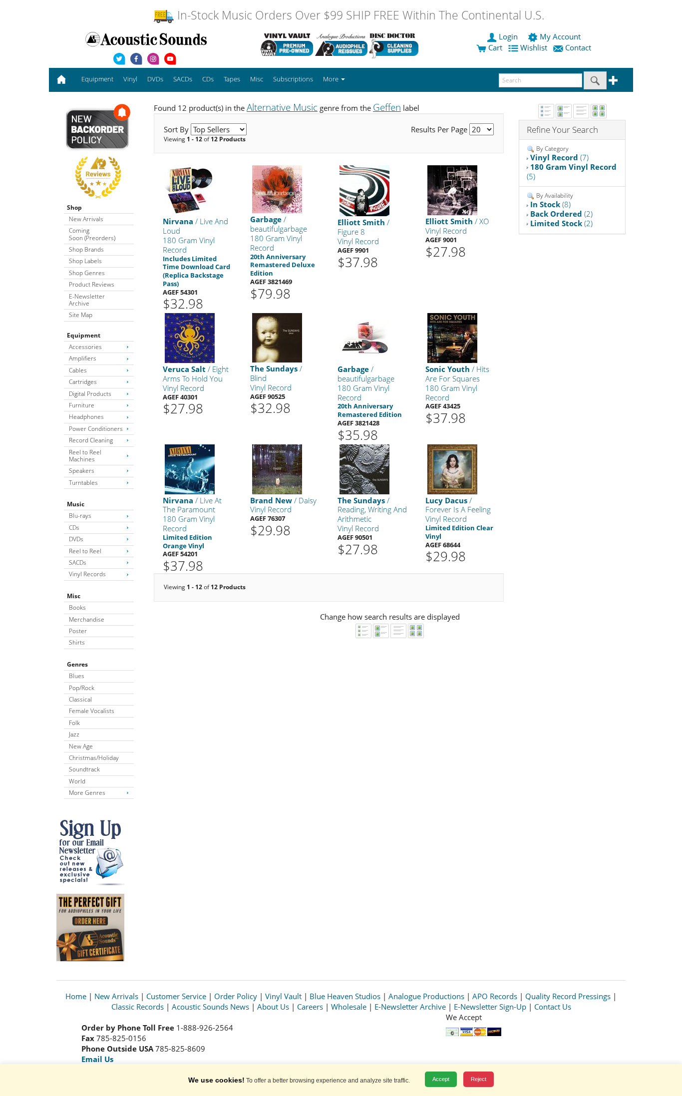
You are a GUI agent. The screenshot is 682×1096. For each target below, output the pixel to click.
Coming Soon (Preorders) (92, 234)
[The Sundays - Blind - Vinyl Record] (277, 337)
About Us (273, 1007)
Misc (73, 596)
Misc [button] (256, 78)
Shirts (77, 642)
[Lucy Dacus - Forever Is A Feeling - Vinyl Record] (452, 468)
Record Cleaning (91, 440)
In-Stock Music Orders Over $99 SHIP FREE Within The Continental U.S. (359, 15)
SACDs (77, 562)
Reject (478, 1079)
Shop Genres (87, 273)
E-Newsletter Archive (87, 300)
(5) (572, 171)
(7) (559, 157)
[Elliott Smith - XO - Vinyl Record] (452, 190)
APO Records (494, 996)
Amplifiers (82, 358)
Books (77, 607)
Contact (578, 47)
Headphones (86, 416)
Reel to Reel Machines (85, 455)
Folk (74, 723)
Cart (494, 47)
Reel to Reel (85, 551)
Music (75, 504)
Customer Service (176, 996)
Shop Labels (85, 261)
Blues (76, 676)
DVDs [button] (155, 78)
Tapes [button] (232, 78)
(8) (550, 204)
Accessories (85, 347)
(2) (561, 214)
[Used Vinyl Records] (287, 44)
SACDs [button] (182, 78)
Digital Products (90, 393)
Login (508, 36)
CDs (74, 527)
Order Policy (235, 996)
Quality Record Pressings (568, 996)
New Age (81, 746)
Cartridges (83, 381)
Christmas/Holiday (94, 757)
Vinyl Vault (283, 996)
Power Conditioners (96, 428)
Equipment (83, 335)
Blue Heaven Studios (345, 996)
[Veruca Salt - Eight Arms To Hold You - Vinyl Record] (190, 338)
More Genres (87, 792)
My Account (560, 36)
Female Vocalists (91, 711)
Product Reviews (91, 284)
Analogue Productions (426, 996)
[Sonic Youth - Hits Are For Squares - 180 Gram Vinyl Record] (452, 338)
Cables (78, 370)
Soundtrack (84, 769)
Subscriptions (293, 78)
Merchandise (86, 619)
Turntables (83, 482)
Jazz (74, 734)
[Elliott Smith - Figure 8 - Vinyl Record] (364, 190)
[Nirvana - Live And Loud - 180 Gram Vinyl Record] (190, 190)
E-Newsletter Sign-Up (490, 1007)
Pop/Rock (81, 688)
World (77, 781)
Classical (80, 699)
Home (75, 996)
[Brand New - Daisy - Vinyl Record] (277, 468)
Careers (310, 1007)
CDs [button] (208, 78)
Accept (440, 1079)
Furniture (81, 405)
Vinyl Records (87, 574)
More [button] (331, 78)
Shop (74, 207)
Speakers (81, 470)
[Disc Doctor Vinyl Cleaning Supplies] (395, 44)
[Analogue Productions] (341, 44)
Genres (77, 664)
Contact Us (552, 1007)
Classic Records (137, 1007)
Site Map (80, 315)
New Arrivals (86, 219)
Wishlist (533, 47)
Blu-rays (80, 515)
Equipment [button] (97, 78)
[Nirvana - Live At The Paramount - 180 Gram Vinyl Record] (190, 468)
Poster (78, 631)
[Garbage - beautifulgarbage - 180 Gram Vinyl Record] (277, 189)
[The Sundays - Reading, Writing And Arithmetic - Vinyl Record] (364, 468)
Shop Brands (86, 249)
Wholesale (348, 1007)
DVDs (76, 539)
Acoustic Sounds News (210, 1007)
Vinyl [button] (130, 78)
